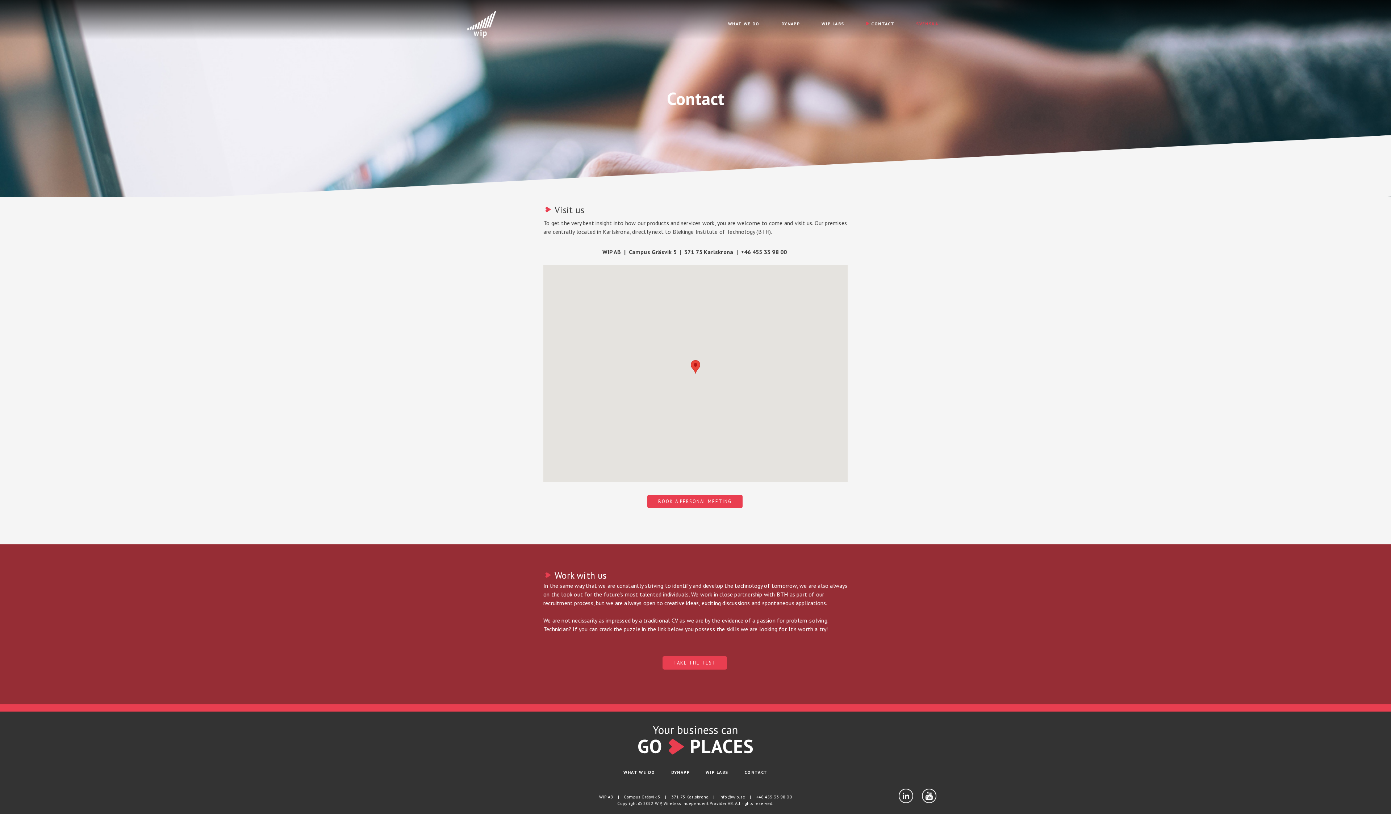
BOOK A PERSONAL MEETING (695, 501)
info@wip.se (732, 797)
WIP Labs (833, 23)
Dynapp (790, 23)
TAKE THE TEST (694, 663)
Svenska (927, 23)
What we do (744, 23)
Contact (882, 23)
